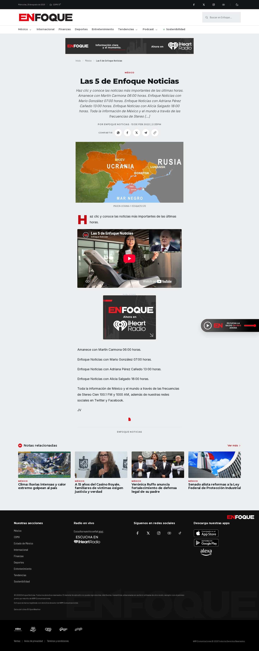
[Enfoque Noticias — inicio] (45, 17)
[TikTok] (180, 533)
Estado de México (23, 543)
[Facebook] (194, 4)
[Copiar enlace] (155, 133)
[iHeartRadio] (87, 539)
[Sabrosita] (79, 629)
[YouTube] (223, 4)
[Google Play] (206, 542)
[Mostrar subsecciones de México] (30, 30)
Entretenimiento (103, 29)
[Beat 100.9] (33, 629)
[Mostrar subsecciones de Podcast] (156, 30)
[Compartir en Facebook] (127, 133)
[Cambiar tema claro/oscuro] (237, 4)
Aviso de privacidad (33, 641)
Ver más (233, 445)
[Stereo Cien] (63, 629)
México (23, 29)
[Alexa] (206, 552)
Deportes (81, 29)
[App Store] (206, 533)
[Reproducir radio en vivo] (208, 325)
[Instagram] (213, 4)
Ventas (17, 641)
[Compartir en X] (136, 133)
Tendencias (126, 29)
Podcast (148, 29)
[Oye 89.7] (48, 629)
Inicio (78, 60)
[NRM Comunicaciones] (18, 629)
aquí (100, 531)
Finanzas (65, 29)
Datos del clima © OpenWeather (27, 609)
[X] (204, 4)
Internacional (45, 29)
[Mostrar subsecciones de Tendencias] (136, 30)
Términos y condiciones (58, 641)
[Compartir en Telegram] (146, 133)
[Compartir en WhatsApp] (118, 133)
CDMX (17, 537)
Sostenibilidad (175, 29)
